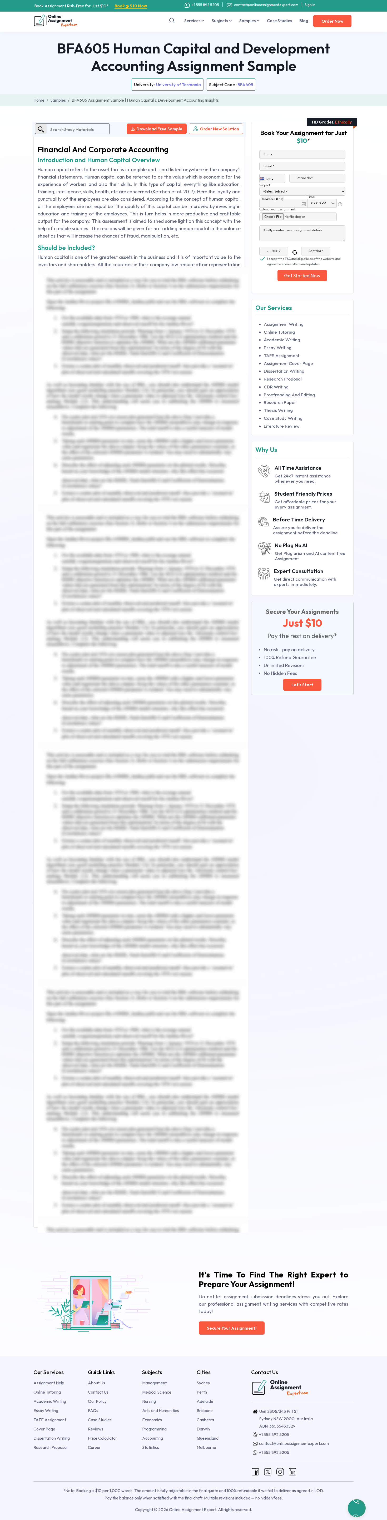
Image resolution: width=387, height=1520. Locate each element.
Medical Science (156, 1392)
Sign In (310, 4)
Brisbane (205, 1410)
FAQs (93, 1410)
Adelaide (205, 1401)
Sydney (203, 1382)
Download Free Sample (159, 128)
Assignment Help (48, 1382)
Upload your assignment (277, 209)
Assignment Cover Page (288, 363)
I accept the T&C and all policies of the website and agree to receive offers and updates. (304, 259)
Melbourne (206, 1447)
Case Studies (279, 20)
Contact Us (98, 1392)
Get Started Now (302, 276)
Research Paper (280, 402)
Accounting (152, 1438)
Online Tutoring (279, 332)
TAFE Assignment (281, 355)
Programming (154, 1429)
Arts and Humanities (160, 1410)
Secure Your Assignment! (231, 1328)
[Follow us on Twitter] (268, 1471)
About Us (96, 1382)
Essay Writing (277, 347)
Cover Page (44, 1429)
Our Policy (97, 1401)
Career (94, 1447)
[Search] (172, 20)
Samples (247, 20)
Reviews (95, 1429)
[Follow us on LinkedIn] (292, 1471)
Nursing (149, 1401)
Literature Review (282, 426)
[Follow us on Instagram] (280, 1471)
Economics (152, 1419)
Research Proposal (283, 379)
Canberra (205, 1419)
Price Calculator (102, 1438)
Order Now (332, 21)
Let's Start (302, 684)
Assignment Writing (284, 324)
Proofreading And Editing (289, 394)
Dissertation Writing (284, 371)
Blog (303, 20)
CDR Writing (276, 386)
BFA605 (245, 84)
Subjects (220, 20)
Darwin (203, 1429)
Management (154, 1382)
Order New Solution (219, 128)
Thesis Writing (278, 410)
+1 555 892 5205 (205, 4)
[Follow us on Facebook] (255, 1471)
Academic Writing (282, 339)
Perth (202, 1392)
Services (192, 20)
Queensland (208, 1438)
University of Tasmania (178, 84)
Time (311, 197)
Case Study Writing (283, 418)
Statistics (150, 1447)
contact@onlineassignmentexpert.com (265, 4)
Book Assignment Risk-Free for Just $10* (90, 5)
